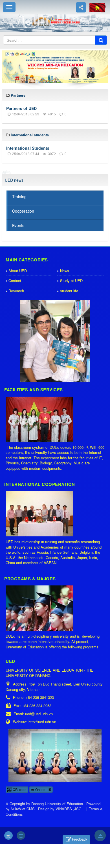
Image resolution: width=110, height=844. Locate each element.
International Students (27, 148)
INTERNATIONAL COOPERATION (39, 484)
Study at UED (71, 280)
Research (16, 290)
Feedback (79, 839)
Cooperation (23, 211)
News (64, 270)
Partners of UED (21, 108)
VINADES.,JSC (68, 808)
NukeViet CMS (23, 808)
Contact (14, 280)
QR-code (19, 789)
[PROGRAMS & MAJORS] (40, 608)
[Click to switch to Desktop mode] (21, 835)
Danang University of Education (57, 803)
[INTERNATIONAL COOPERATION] (40, 514)
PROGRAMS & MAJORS (30, 579)
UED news (14, 180)
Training (19, 196)
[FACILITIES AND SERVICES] (40, 419)
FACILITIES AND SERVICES (33, 389)
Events (18, 225)
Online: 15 (42, 789)
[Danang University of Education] (55, 22)
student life (69, 290)
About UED (17, 270)
